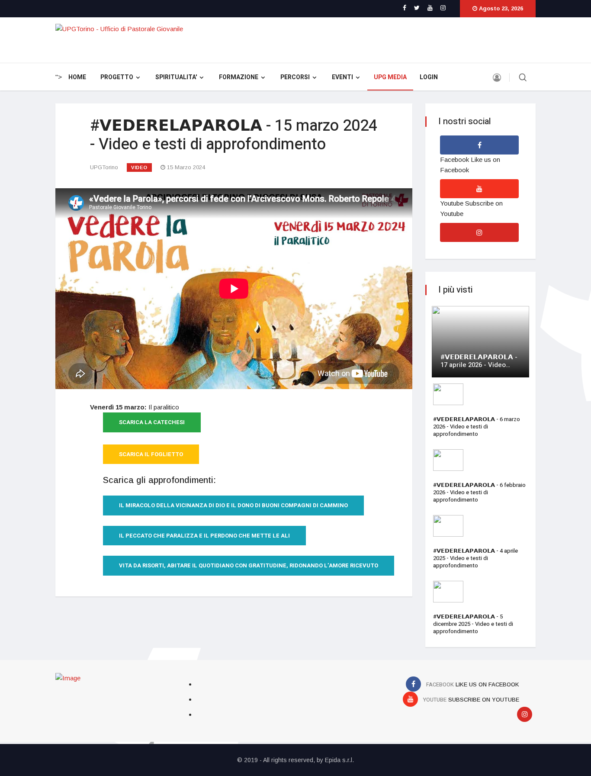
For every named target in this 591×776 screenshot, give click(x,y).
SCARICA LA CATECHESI (152, 422)
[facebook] (404, 7)
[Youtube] (430, 7)
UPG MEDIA (390, 77)
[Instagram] (443, 7)
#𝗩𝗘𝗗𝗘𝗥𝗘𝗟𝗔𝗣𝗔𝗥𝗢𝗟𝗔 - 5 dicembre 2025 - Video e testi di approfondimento (473, 623)
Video (139, 167)
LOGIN (429, 77)
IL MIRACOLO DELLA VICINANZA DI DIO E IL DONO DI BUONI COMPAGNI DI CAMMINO (233, 505)
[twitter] (417, 7)
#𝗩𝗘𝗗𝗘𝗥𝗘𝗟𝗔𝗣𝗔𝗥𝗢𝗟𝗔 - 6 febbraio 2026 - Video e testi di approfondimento (479, 492)
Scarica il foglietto (151, 454)
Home (77, 77)
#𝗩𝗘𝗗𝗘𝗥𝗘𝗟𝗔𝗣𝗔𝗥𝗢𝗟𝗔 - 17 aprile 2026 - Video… (478, 361)
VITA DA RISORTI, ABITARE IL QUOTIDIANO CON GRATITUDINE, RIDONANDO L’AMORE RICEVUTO (248, 565)
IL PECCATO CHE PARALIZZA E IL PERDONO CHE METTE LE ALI (204, 535)
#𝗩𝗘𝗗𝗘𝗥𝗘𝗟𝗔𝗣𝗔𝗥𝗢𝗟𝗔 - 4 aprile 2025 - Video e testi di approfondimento (475, 558)
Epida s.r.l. (339, 760)
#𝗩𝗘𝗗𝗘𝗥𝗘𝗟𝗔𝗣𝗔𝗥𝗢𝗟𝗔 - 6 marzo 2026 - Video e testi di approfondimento (476, 426)
